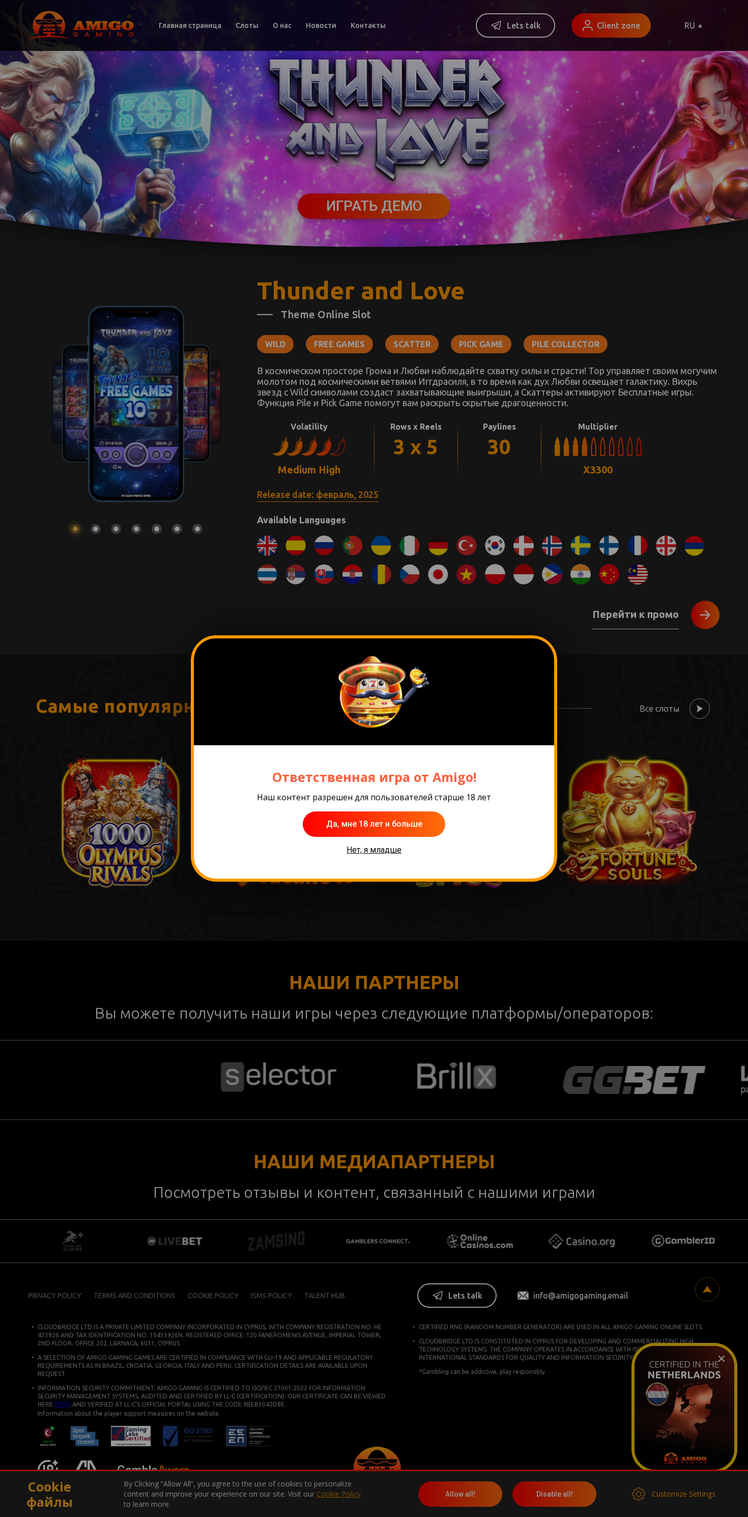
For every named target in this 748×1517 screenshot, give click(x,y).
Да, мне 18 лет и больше (374, 824)
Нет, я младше (374, 850)
